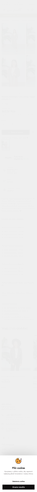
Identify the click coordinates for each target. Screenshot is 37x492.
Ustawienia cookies (18, 481)
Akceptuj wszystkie (18, 487)
